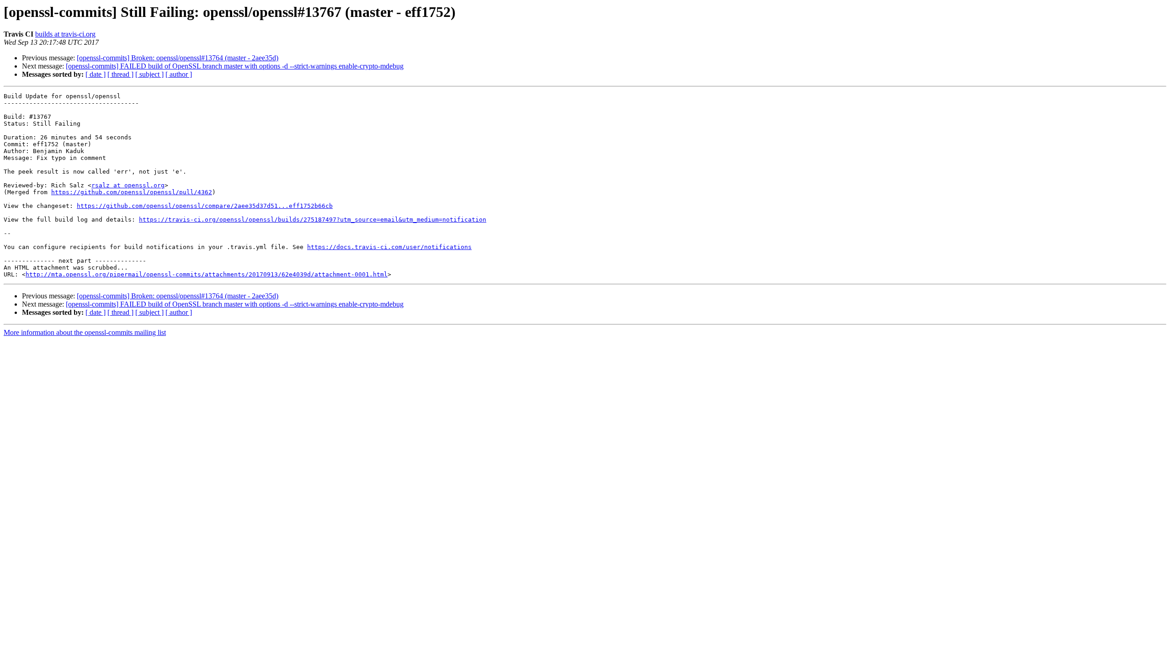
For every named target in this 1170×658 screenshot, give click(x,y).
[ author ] (178, 74)
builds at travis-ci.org (65, 34)
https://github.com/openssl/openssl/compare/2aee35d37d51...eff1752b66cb (205, 205)
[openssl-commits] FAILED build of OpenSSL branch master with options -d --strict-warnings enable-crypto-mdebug (235, 66)
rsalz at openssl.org (128, 185)
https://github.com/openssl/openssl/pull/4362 (131, 192)
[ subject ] (149, 74)
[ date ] (95, 74)
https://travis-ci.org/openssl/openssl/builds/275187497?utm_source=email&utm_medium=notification (312, 219)
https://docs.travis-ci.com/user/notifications (389, 247)
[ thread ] (120, 74)
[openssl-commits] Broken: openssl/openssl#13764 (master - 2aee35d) (177, 58)
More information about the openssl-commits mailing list (85, 332)
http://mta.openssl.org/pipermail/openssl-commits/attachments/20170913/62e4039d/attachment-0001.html (207, 274)
